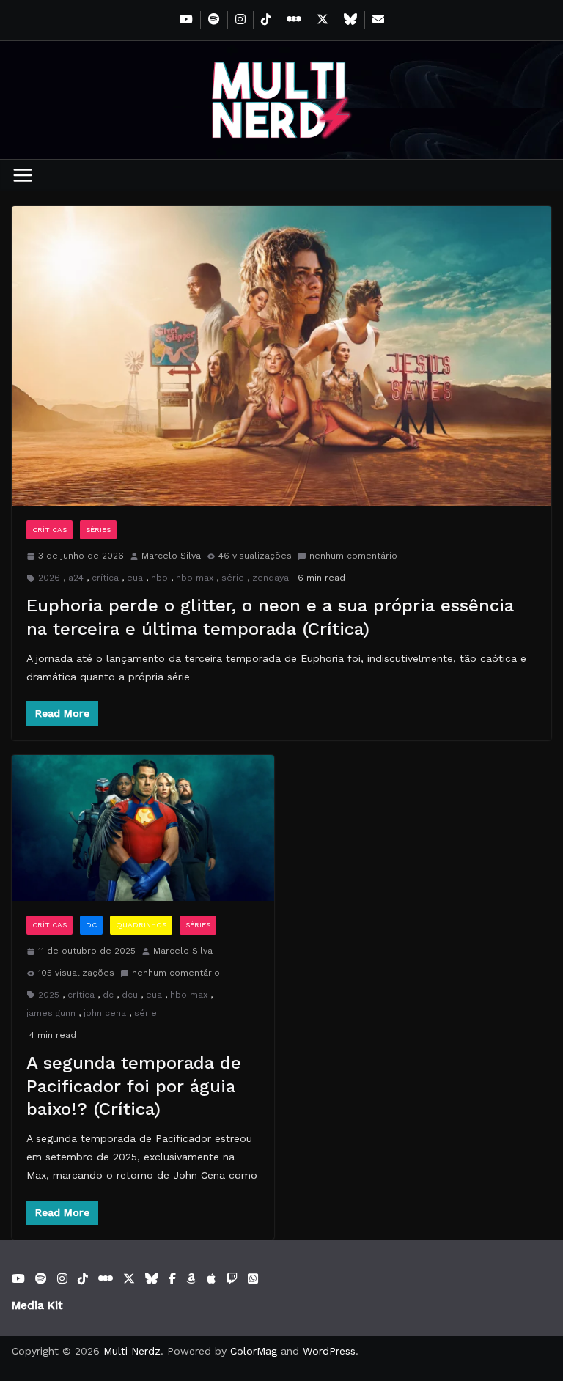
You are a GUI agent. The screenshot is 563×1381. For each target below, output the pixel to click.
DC (91, 925)
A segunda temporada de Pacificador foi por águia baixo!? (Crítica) (133, 1086)
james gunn (51, 1013)
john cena (105, 1013)
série (232, 577)
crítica (105, 577)
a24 (76, 577)
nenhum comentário (353, 555)
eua (135, 577)
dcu (130, 995)
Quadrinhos (141, 925)
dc (108, 995)
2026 (49, 577)
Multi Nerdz (132, 1351)
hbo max (194, 577)
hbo (159, 577)
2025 (48, 995)
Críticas (49, 530)
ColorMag (253, 1351)
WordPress (329, 1351)
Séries (98, 530)
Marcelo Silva (171, 555)
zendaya (270, 577)
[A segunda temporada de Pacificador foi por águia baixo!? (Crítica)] (143, 828)
